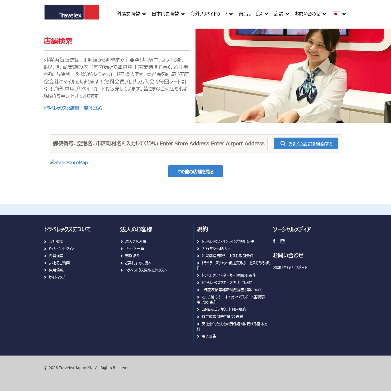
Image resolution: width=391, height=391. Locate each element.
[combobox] (269, 143)
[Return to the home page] (72, 15)
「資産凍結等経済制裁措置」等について (232, 289)
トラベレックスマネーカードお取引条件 (229, 275)
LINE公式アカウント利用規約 (224, 309)
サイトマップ (57, 277)
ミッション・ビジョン (61, 248)
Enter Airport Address (237, 143)
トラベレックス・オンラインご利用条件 (228, 241)
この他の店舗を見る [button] (196, 171)
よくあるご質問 (59, 262)
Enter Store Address (184, 143)
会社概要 (56, 241)
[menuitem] (131, 13)
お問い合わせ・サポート (290, 267)
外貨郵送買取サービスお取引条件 (228, 255)
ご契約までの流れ (138, 262)
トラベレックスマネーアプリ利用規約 (227, 282)
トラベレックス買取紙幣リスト (146, 269)
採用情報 (56, 269)
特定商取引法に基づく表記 (222, 316)
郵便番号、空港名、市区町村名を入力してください (105, 143)
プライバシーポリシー (216, 248)
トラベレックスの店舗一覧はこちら (73, 108)
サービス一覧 (134, 248)
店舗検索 (56, 255)
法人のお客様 (135, 241)
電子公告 (209, 336)
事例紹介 (132, 255)
